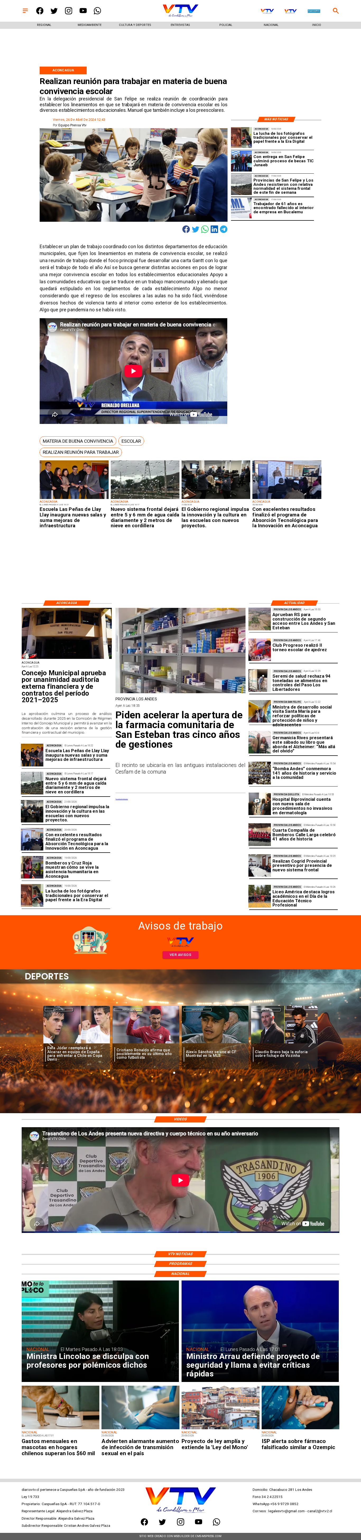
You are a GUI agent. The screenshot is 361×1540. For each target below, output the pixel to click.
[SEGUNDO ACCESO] (259, 619)
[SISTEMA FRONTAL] (241, 184)
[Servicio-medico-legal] (241, 208)
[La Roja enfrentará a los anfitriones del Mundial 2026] (284, 1043)
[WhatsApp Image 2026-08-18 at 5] (241, 161)
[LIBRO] (259, 742)
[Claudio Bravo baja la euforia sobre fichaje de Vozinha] (215, 1043)
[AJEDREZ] (259, 650)
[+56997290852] (97, 13)
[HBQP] (259, 804)
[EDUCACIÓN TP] (259, 896)
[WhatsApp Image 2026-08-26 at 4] (259, 680)
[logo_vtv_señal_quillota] (291, 11)
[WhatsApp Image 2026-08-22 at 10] (74, 498)
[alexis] (146, 1043)
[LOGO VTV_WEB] (180, 17)
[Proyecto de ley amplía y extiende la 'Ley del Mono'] (221, 1429)
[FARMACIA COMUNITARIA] (180, 692)
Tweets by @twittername (121, 799)
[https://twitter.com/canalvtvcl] (54, 13)
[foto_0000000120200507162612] (67, 658)
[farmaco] (301, 1429)
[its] (140, 1429)
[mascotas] (61, 1429)
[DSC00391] (216, 498)
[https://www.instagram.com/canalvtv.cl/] (68, 13)
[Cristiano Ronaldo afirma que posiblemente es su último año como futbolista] (76, 1043)
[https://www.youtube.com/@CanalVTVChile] (83, 13)
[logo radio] (314, 11)
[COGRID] (259, 865)
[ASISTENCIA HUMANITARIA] (32, 867)
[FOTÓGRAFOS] (241, 137)
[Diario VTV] (25, 13)
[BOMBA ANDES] (259, 773)
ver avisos (180, 954)
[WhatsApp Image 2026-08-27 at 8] (259, 711)
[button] (78, 441)
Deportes (59, 1010)
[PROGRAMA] (286, 498)
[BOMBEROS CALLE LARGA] (259, 835)
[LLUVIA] (145, 498)
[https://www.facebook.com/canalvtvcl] (39, 13)
